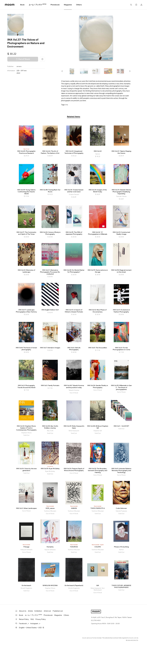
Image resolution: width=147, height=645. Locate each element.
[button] (62, 71)
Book (22, 5)
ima (66, 105)
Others (79, 5)
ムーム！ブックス (37, 5)
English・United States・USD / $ (31, 628)
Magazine (68, 5)
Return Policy (24, 619)
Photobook (55, 5)
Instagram (34, 623)
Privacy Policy (41, 619)
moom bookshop (9, 5)
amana (19, 66)
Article (30, 611)
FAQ (32, 619)
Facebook (23, 623)
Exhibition (38, 611)
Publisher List (58, 611)
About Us (22, 611)
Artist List (47, 611)
